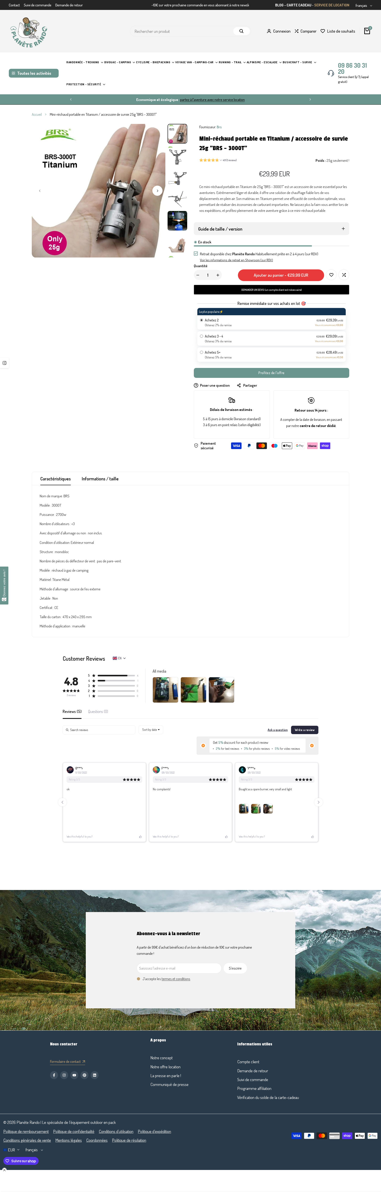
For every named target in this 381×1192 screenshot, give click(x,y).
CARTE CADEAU (299, 5)
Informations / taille (100, 478)
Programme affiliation (254, 1088)
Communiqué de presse (169, 1084)
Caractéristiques (55, 478)
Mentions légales (68, 1140)
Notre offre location (165, 1066)
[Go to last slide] (62, 802)
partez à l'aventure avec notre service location (212, 99)
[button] (218, 160)
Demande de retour (69, 5)
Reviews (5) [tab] (72, 711)
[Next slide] (318, 802)
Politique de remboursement (26, 1131)
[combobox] (151, 729)
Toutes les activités (34, 73)
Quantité (200, 265)
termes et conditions (176, 978)
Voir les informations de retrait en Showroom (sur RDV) (236, 260)
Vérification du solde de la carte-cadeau (268, 1097)
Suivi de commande (37, 5)
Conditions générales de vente (27, 1140)
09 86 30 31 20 (352, 68)
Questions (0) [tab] (98, 711)
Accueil (37, 114)
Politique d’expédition (154, 1131)
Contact (14, 5)
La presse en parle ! (165, 1075)
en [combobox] (119, 658)
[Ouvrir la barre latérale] (4, 363)
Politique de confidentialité (73, 1131)
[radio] (271, 319)
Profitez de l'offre (271, 373)
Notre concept (161, 1057)
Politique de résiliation (129, 1140)
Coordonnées (97, 1140)
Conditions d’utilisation (116, 1131)
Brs (219, 127)
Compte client (248, 1061)
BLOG (279, 5)
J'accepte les (166, 978)
